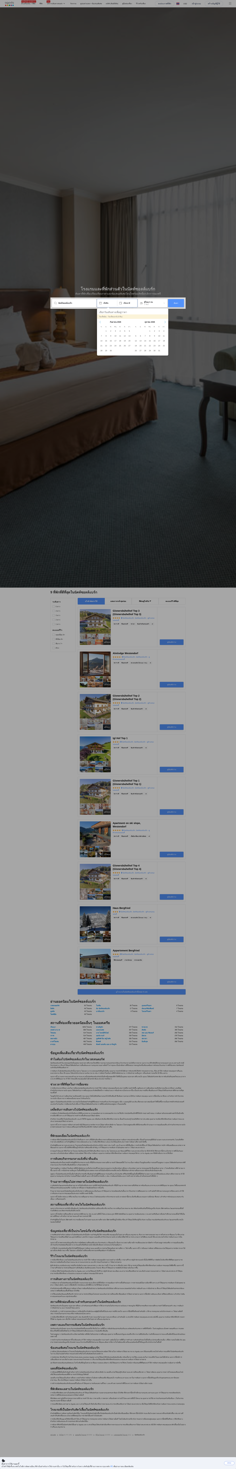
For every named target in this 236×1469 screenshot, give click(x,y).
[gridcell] (106, 331)
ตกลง (229, 1463)
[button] (100, 322)
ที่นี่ (111, 1466)
